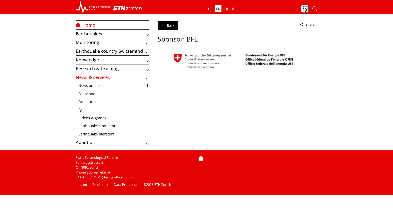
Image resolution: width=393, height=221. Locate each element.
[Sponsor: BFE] (237, 60)
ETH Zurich (162, 184)
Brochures (87, 101)
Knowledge (87, 60)
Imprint (81, 184)
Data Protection (126, 184)
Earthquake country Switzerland (109, 51)
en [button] (218, 9)
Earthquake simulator (96, 126)
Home (88, 25)
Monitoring (87, 42)
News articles (90, 85)
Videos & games (92, 118)
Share (310, 24)
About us (85, 142)
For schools (88, 93)
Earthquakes (89, 34)
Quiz (82, 109)
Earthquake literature (96, 134)
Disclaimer (100, 184)
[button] (93, 7)
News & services (93, 77)
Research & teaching (97, 68)
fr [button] (226, 9)
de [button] (210, 9)
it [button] (233, 9)
